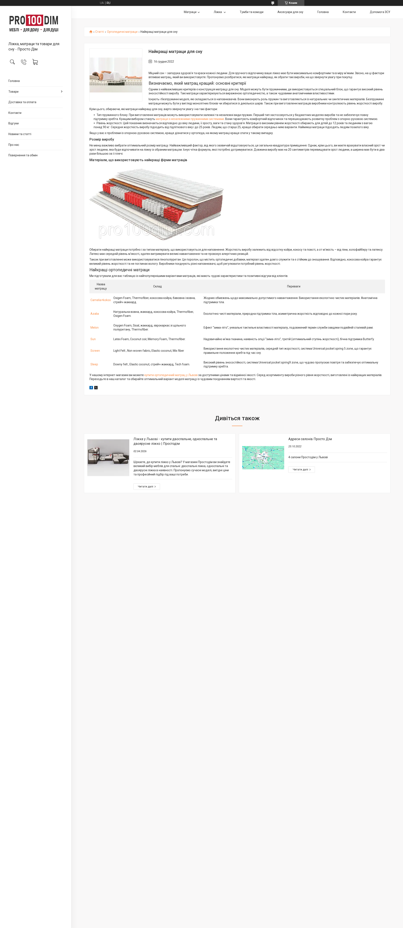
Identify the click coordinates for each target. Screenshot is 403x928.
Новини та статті (19, 134)
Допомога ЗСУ (380, 12)
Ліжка (218, 12)
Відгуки (13, 123)
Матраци (190, 12)
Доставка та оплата (22, 102)
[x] (96, 388)
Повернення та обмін (23, 155)
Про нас (13, 144)
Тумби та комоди (251, 12)
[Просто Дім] (35, 24)
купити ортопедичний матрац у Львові (171, 375)
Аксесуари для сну (290, 12)
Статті (99, 31)
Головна (14, 81)
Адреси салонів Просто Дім (310, 439)
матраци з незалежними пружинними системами (190, 119)
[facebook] (91, 388)
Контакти (14, 113)
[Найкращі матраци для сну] (115, 75)
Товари (13, 91)
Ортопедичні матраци (122, 31)
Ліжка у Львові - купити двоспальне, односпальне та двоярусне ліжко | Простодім (175, 441)
